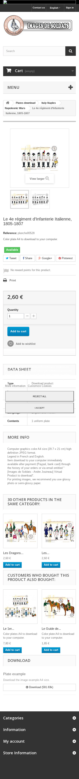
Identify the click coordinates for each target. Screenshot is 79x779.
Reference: (10, 233)
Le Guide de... (51, 628)
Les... (45, 553)
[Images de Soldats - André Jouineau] (39, 25)
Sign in (70, 7)
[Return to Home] (8, 103)
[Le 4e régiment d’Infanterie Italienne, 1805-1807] (19, 199)
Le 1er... (8, 628)
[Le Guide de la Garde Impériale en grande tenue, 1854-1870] (59, 606)
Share (28, 258)
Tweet (12, 258)
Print (12, 280)
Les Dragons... (13, 553)
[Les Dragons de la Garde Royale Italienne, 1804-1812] (20, 531)
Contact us (39, 7)
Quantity (12, 309)
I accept (39, 408)
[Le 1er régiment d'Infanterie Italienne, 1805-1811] (20, 606)
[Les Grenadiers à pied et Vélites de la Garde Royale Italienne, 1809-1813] (59, 531)
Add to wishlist (25, 343)
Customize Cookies (40, 385)
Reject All (39, 396)
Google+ (46, 258)
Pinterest (67, 258)
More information (15, 385)
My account (14, 741)
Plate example (14, 674)
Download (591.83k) (40, 687)
